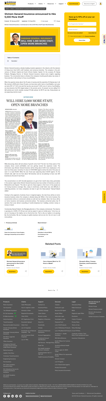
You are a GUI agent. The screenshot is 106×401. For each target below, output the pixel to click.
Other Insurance (7, 341)
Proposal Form (59, 322)
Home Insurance (8, 319)
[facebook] (4, 397)
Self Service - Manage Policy (46, 342)
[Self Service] (101, 4)
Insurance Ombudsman (78, 338)
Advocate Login (59, 316)
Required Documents (27, 313)
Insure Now (82, 40)
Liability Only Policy (8, 353)
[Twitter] (8, 397)
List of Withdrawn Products (62, 328)
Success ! (14, 60)
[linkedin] (12, 397)
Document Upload (26, 322)
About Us (40, 322)
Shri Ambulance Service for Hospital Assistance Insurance (11, 370)
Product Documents (60, 367)
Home (7, 8)
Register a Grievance (44, 319)
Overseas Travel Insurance (11, 356)
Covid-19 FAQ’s (76, 330)
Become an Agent (89, 3)
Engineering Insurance (9, 359)
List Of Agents (59, 361)
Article (12, 8)
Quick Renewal (73, 3)
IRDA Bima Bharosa (60, 338)
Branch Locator (42, 316)
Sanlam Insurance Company (97, 316)
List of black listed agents (62, 364)
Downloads (41, 325)
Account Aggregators (44, 335)
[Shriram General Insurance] (10, 4)
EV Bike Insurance (8, 316)
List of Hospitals (26, 328)
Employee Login (59, 307)
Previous (11, 222)
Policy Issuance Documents (62, 370)
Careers (57, 304)
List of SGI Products (60, 325)
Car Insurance (7, 307)
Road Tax (41, 345)
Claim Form (24, 325)
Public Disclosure (76, 307)
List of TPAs (24, 339)
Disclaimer (75, 316)
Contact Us (41, 304)
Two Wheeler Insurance (10, 310)
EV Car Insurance (8, 313)
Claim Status (42, 313)
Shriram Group (93, 306)
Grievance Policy (76, 304)
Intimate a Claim (26, 310)
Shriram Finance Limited (95, 309)
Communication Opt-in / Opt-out (45, 353)
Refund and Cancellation (94, 393)
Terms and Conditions (78, 393)
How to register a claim (28, 307)
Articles (40, 328)
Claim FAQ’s (24, 316)
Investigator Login (60, 319)
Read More (12, 271)
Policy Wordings (76, 328)
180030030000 (32, 396)
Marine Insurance (8, 350)
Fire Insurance (7, 361)
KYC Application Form (27, 319)
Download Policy (42, 307)
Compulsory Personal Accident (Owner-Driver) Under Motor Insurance (10, 345)
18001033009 (46, 396)
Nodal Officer (58, 313)
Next (42, 222)
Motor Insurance (7, 304)
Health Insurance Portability (46, 357)
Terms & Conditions (90, 36)
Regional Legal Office (78, 313)
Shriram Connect (60, 359)
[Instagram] (16, 397)
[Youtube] (20, 397)
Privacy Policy (75, 322)
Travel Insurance (8, 322)
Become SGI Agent (60, 310)
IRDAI (73, 310)
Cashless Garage (43, 310)
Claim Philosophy (26, 304)
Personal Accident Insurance (11, 325)
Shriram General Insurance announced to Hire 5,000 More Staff (30, 8)
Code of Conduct (77, 319)
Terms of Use (76, 325)
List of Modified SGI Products (63, 330)
